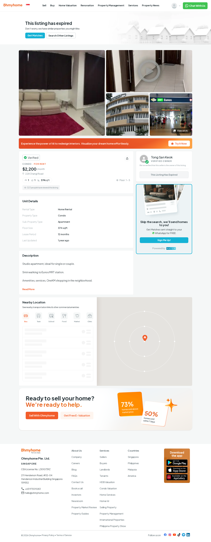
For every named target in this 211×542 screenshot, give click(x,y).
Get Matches (35, 35)
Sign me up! (164, 240)
